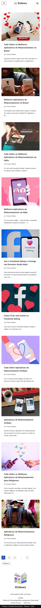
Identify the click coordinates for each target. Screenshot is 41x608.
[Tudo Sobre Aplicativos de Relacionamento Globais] (20, 350)
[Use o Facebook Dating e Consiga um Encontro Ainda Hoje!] (20, 243)
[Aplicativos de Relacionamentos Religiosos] (20, 514)
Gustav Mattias (11, 54)
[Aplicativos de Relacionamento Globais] (20, 402)
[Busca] (37, 3)
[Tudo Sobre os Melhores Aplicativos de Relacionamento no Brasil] (20, 26)
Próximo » (6, 563)
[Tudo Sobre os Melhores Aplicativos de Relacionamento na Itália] (20, 136)
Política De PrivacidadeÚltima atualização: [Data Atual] (20, 600)
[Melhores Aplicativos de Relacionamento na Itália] (20, 191)
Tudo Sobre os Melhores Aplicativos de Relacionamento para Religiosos (18, 477)
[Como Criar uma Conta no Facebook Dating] (20, 298)
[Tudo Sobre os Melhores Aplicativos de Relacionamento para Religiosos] (20, 456)
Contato (20, 598)
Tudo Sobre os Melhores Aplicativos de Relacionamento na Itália (20, 157)
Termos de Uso (16, 603)
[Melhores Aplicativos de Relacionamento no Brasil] (20, 82)
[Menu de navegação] (3, 3)
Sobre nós (27, 603)
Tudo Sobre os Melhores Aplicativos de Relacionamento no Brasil (20, 47)
